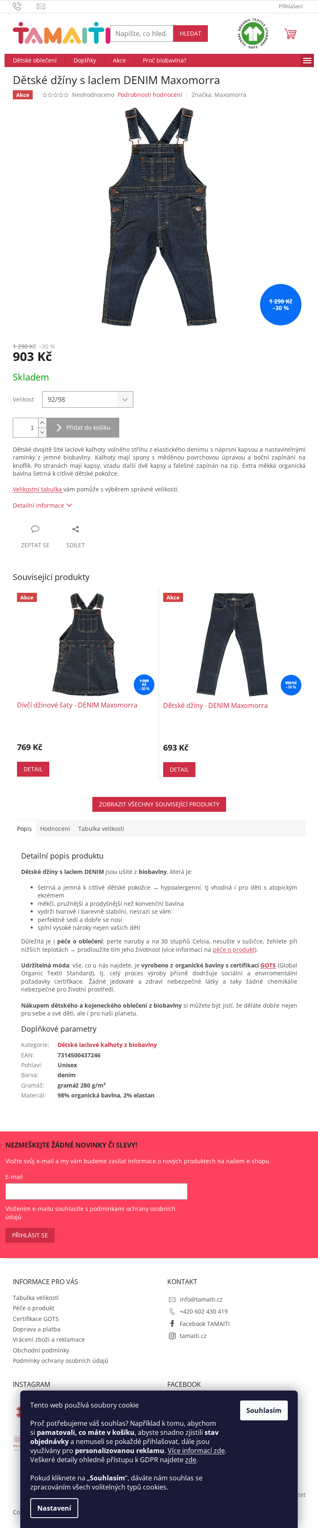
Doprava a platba (36, 1329)
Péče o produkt (33, 1308)
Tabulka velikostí (36, 1298)
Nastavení (54, 1508)
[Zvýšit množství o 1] (42, 423)
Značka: (219, 95)
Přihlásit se (30, 1235)
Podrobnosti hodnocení (150, 95)
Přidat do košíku (88, 427)
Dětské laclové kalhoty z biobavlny (107, 1045)
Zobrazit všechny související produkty (159, 804)
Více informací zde (196, 1450)
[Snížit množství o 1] (42, 432)
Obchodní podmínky (41, 1350)
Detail (33, 769)
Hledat (190, 33)
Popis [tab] (24, 829)
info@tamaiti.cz (201, 1299)
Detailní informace (38, 505)
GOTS (268, 965)
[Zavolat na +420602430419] (25, 6)
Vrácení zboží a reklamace (49, 1339)
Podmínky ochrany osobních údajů (60, 1360)
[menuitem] (35, 60)
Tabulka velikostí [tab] (101, 829)
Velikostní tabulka (38, 489)
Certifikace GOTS (36, 1319)
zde (190, 1459)
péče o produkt (234, 949)
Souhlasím (264, 1410)
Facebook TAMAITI (205, 1324)
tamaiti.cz (193, 1336)
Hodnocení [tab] (55, 829)
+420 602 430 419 (204, 1311)
